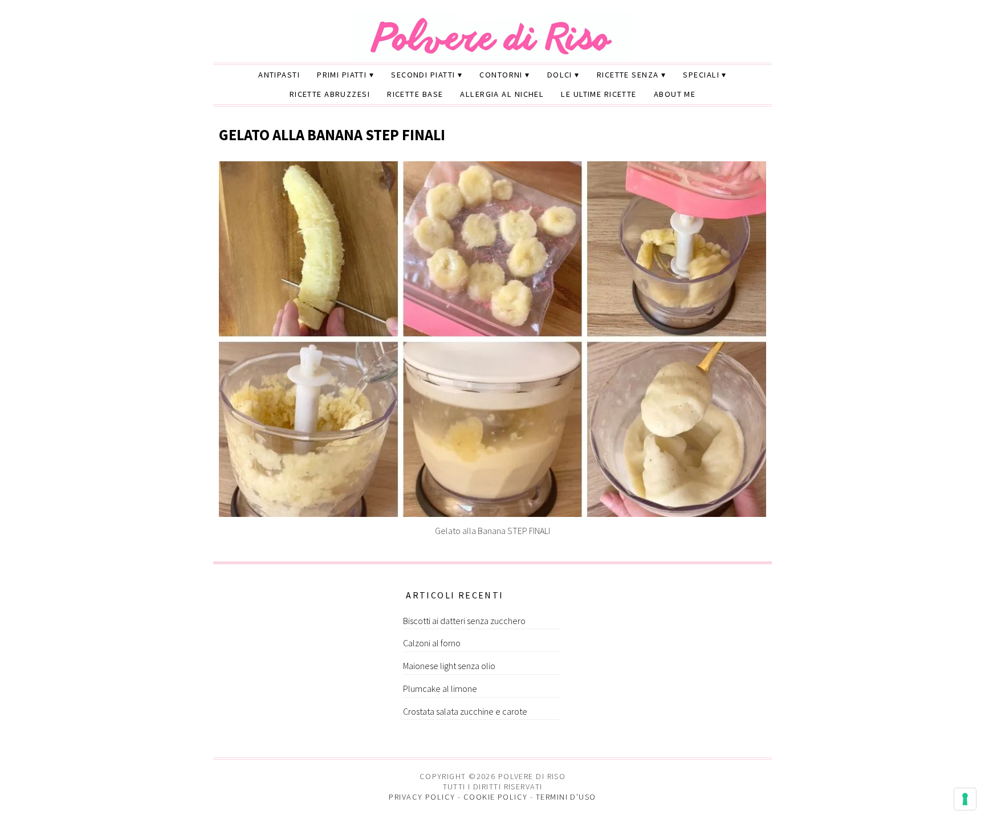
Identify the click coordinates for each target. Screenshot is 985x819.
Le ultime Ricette (598, 94)
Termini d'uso (566, 797)
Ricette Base (415, 94)
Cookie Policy (495, 797)
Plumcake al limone (440, 688)
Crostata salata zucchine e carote (465, 711)
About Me (675, 94)
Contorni (501, 75)
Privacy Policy (422, 797)
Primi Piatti (342, 75)
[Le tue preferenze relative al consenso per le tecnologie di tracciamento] (965, 799)
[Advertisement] (302, 658)
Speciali (701, 75)
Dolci (559, 75)
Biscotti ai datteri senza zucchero (464, 620)
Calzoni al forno (432, 643)
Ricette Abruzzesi (330, 94)
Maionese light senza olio (449, 665)
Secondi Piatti (423, 75)
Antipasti (279, 75)
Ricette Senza (628, 75)
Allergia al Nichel (502, 94)
